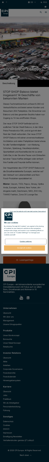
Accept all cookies (24, 248)
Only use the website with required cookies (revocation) (28, 211)
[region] (24, 231)
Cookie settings (26, 241)
